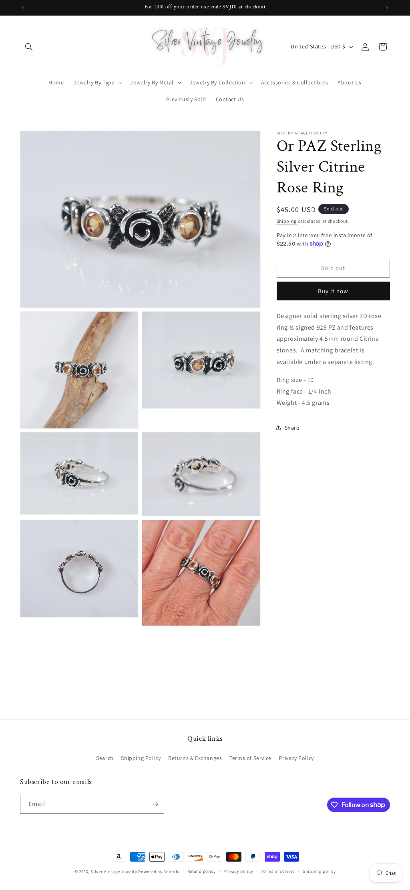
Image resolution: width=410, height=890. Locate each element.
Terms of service (278, 871)
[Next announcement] (387, 7)
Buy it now (333, 291)
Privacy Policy (296, 758)
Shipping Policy (141, 758)
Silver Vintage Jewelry (113, 871)
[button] (29, 47)
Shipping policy (319, 871)
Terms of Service (250, 758)
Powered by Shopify (158, 871)
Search (105, 758)
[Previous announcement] (23, 7)
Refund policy (201, 871)
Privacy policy (238, 871)
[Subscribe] (155, 804)
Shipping (287, 221)
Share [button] (292, 427)
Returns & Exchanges (195, 758)
